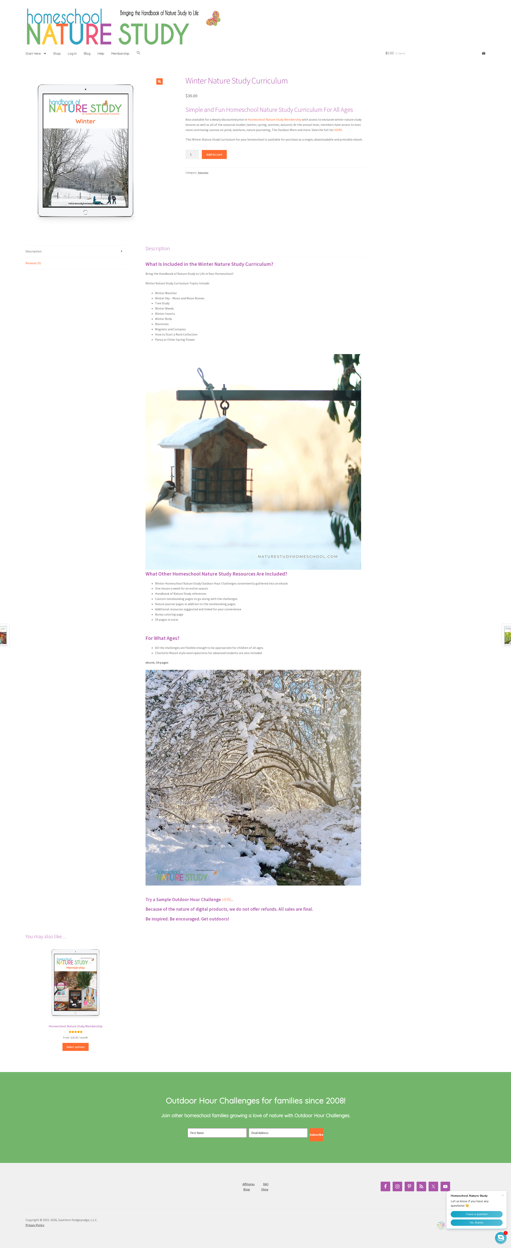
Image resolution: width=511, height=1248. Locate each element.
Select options (75, 1047)
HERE (338, 130)
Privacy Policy (35, 1225)
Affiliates (249, 1184)
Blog (87, 54)
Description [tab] (34, 251)
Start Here (33, 54)
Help (101, 54)
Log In (72, 54)
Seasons (203, 172)
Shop (57, 54)
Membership (120, 54)
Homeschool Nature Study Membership (274, 119)
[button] (138, 53)
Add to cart (214, 154)
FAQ (265, 1184)
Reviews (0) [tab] (33, 263)
